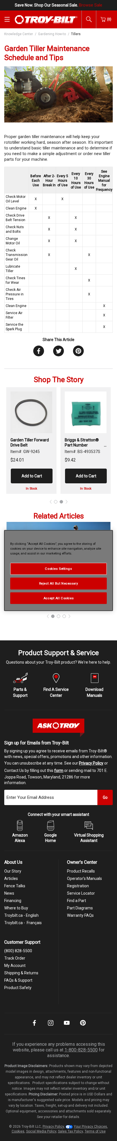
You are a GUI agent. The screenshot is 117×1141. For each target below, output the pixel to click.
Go (105, 797)
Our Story (12, 871)
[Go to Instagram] (50, 1026)
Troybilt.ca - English (21, 915)
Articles (11, 878)
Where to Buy (16, 908)
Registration (78, 886)
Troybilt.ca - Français (23, 922)
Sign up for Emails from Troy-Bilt (36, 743)
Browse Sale (90, 5)
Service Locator (81, 893)
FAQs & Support (18, 980)
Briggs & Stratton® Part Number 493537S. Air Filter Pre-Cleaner (28, 443)
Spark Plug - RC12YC (83, 440)
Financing (12, 900)
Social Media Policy (41, 1131)
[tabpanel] (31, 440)
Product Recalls (81, 871)
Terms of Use (95, 1131)
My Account (15, 965)
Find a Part (76, 900)
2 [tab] (61, 502)
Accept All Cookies (58, 598)
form (58, 770)
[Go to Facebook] (34, 1026)
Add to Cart (32, 476)
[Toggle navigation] (7, 19)
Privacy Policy (91, 763)
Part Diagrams (80, 908)
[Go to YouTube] (66, 1026)
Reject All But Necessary (58, 583)
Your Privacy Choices (90, 1127)
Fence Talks (14, 886)
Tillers (76, 34)
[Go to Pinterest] (83, 1026)
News (9, 893)
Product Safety (18, 987)
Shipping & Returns (21, 973)
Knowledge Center (18, 34)
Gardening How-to (52, 34)
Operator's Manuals (84, 878)
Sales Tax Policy (70, 1131)
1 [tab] (55, 502)
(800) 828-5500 (18, 951)
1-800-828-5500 (81, 1050)
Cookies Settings (58, 568)
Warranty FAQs (80, 915)
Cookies (18, 1131)
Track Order (14, 958)
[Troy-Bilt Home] (46, 19)
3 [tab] (64, 616)
